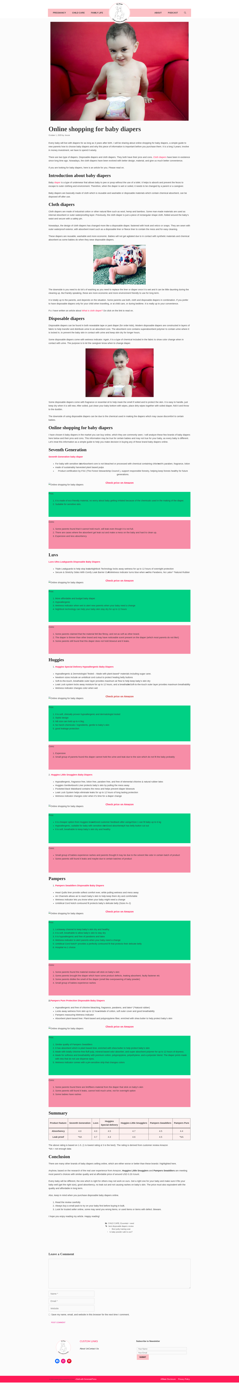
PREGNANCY (59, 13)
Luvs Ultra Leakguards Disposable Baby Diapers (74, 562)
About (158, 13)
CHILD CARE (78, 13)
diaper (57, 182)
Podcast (173, 13)
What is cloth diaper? (92, 310)
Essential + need (127, 1223)
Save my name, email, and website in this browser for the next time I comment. (90, 1314)
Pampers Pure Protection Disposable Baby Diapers (77, 1000)
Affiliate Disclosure (168, 1379)
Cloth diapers (160, 157)
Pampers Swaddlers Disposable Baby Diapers (79, 885)
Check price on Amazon (120, 580)
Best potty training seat (121, 1229)
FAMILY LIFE (97, 13)
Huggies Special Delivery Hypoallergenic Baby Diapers (84, 667)
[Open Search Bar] (185, 13)
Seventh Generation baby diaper (66, 456)
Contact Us (93, 1348)
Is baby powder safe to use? (121, 1232)
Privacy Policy (184, 1379)
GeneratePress (90, 1379)
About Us (84, 1348)
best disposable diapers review (121, 1226)
